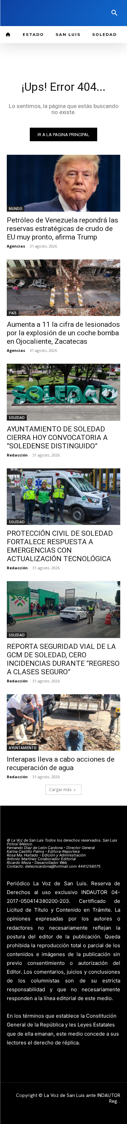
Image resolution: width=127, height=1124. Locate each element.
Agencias (16, 246)
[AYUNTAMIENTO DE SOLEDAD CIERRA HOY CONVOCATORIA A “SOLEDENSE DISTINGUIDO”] (63, 392)
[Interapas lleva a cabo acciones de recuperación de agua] (63, 722)
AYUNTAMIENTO (23, 747)
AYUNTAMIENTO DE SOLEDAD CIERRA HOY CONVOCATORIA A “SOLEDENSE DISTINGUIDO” (57, 437)
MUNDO (15, 208)
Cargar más (60, 789)
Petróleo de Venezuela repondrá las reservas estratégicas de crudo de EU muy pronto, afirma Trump (62, 228)
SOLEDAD (17, 417)
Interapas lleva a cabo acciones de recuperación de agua (60, 763)
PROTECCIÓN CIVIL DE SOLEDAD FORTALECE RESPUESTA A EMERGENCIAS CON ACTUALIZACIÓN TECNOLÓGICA (60, 546)
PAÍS (13, 313)
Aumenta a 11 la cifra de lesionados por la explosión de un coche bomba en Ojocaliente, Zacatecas (63, 332)
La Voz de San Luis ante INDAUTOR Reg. (82, 1098)
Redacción (17, 455)
